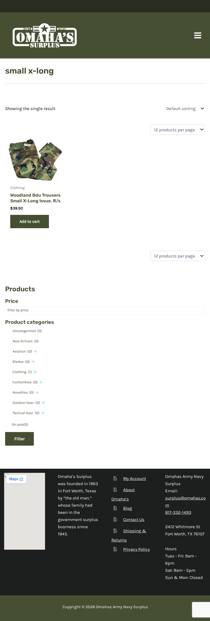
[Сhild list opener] (35, 351)
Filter (19, 438)
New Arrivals (26, 341)
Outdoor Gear (26, 402)
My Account (134, 478)
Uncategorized (27, 331)
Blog (127, 508)
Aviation (22, 351)
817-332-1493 (178, 512)
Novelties (23, 392)
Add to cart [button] (29, 221)
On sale (20, 424)
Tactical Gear (26, 413)
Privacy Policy (136, 549)
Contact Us (133, 519)
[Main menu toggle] (198, 35)
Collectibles (25, 382)
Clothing (22, 372)
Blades (21, 361)
